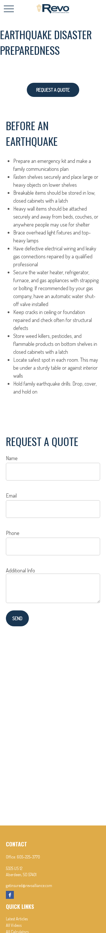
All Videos (13, 925)
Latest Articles (17, 918)
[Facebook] (10, 895)
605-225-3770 (28, 856)
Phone (12, 533)
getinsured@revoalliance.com (29, 885)
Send (17, 618)
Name (12, 458)
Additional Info (20, 570)
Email (11, 495)
